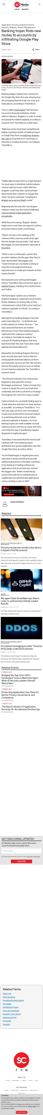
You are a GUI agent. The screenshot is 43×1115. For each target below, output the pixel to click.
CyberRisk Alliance (15, 1080)
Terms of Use (29, 856)
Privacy (36, 1080)
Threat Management (26, 27)
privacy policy (32, 1106)
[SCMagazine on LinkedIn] (26, 1070)
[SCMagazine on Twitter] (21, 1070)
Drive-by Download (11, 1011)
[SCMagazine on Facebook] (16, 1070)
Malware (13, 27)
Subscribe (21, 861)
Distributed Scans (10, 1007)
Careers (30, 1080)
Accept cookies (21, 1112)
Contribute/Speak (14, 1090)
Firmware (7, 1021)
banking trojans (8, 286)
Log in (17, 9)
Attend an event (24, 1090)
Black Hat (7, 993)
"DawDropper (19, 110)
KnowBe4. (6, 248)
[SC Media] (21, 4)
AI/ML (3, 594)
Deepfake (7, 1004)
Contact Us (24, 1080)
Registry (6, 1024)
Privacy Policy (37, 856)
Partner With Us (21, 1093)
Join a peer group (33, 1090)
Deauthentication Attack (13, 1000)
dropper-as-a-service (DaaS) (14, 200)
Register (25, 9)
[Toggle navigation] (3, 4)
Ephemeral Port (9, 1017)
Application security (10, 24)
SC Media (7, 1080)
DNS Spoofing (9, 997)
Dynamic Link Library (12, 1014)
